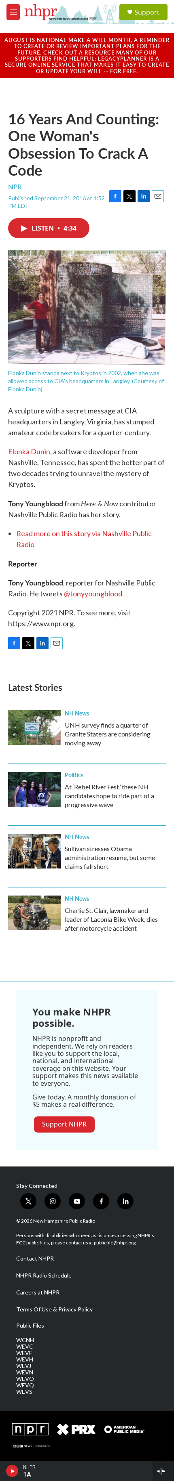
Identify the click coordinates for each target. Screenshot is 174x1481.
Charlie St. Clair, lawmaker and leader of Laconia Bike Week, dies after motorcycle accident (111, 919)
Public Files (30, 1325)
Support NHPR (64, 1124)
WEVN (24, 1372)
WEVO (25, 1379)
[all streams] (163, 1471)
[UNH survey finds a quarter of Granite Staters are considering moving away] (34, 727)
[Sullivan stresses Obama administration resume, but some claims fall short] (34, 851)
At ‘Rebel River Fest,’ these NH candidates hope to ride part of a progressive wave (109, 795)
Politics (74, 775)
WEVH (24, 1359)
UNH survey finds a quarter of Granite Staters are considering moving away (108, 734)
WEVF (24, 1353)
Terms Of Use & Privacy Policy (54, 1309)
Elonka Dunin (29, 451)
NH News (77, 713)
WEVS (24, 1392)
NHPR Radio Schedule (44, 1275)
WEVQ (25, 1385)
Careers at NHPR (37, 1292)
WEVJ (23, 1366)
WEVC (24, 1346)
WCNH (25, 1340)
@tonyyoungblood (93, 593)
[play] (12, 1471)
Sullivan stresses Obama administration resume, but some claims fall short (110, 857)
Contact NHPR (35, 1258)
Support (146, 12)
